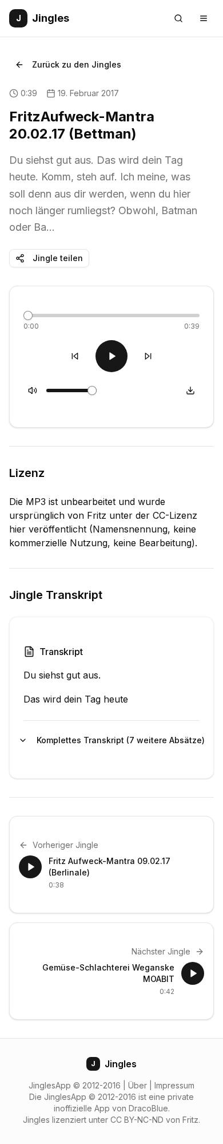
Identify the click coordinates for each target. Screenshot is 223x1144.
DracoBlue (148, 1108)
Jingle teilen (58, 258)
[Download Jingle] (190, 390)
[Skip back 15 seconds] (74, 356)
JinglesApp (50, 1085)
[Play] (111, 356)
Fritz (190, 1120)
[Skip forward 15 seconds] (148, 356)
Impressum (174, 1085)
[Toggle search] (178, 18)
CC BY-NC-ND (137, 1120)
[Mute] (32, 390)
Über (137, 1085)
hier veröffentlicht (47, 529)
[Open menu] (203, 18)
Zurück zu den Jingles (76, 64)
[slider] (28, 315)
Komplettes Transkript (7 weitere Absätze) (118, 740)
